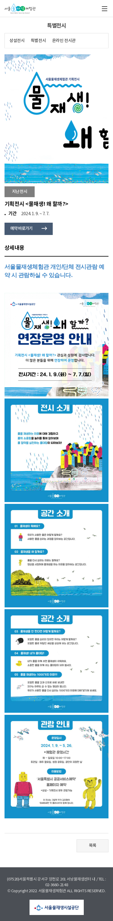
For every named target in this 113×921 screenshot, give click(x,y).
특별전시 (38, 40)
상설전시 (16, 40)
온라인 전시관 (64, 40)
